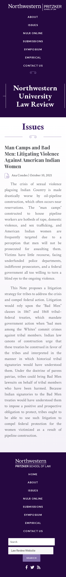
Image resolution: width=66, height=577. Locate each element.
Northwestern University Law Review (35, 96)
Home (32, 474)
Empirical (33, 57)
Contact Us (33, 65)
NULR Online (33, 33)
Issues (33, 25)
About (33, 16)
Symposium (33, 49)
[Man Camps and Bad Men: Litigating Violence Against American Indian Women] (7, 176)
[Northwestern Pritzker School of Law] (34, 8)
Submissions (33, 41)
